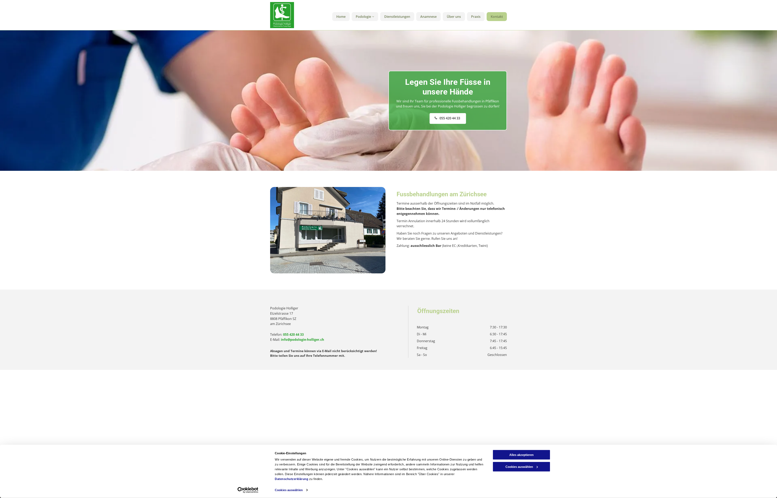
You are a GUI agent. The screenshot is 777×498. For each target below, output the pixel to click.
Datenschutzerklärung (291, 479)
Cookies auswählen (289, 490)
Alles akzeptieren (521, 455)
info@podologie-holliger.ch (302, 339)
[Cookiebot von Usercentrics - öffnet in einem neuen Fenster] (248, 490)
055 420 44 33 (293, 334)
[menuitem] (340, 16)
